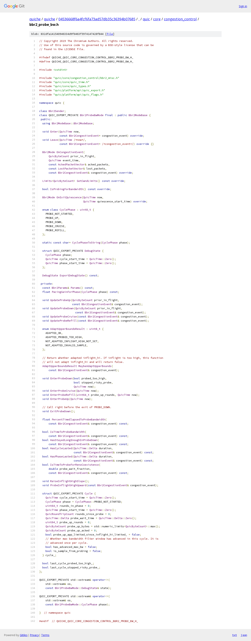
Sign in (243, 6)
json (244, 635)
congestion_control (180, 19)
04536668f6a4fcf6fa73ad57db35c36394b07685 (96, 19)
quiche (35, 19)
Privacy (34, 635)
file (110, 34)
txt (234, 635)
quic (146, 19)
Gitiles (23, 635)
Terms (45, 635)
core (157, 19)
